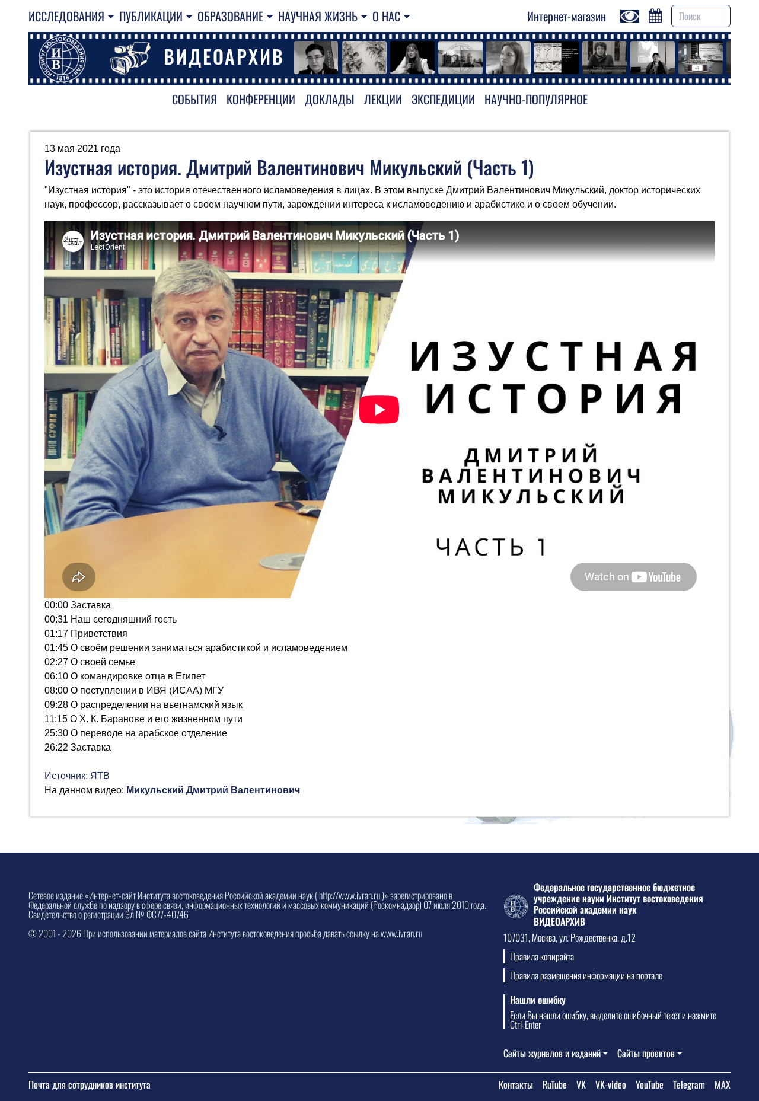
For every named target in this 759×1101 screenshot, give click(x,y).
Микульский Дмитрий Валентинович (213, 790)
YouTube (650, 1084)
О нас (386, 16)
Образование (230, 16)
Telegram (689, 1084)
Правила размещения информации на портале (586, 975)
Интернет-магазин (566, 16)
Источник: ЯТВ (77, 776)
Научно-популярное (536, 99)
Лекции (383, 99)
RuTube (555, 1084)
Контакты (516, 1084)
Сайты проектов (646, 1053)
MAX (723, 1084)
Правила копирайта (542, 956)
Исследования (66, 16)
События (194, 99)
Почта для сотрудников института (89, 1084)
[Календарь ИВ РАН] (655, 14)
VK (581, 1084)
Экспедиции (443, 99)
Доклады (330, 99)
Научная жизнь (318, 16)
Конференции (261, 99)
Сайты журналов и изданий (552, 1053)
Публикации (151, 16)
